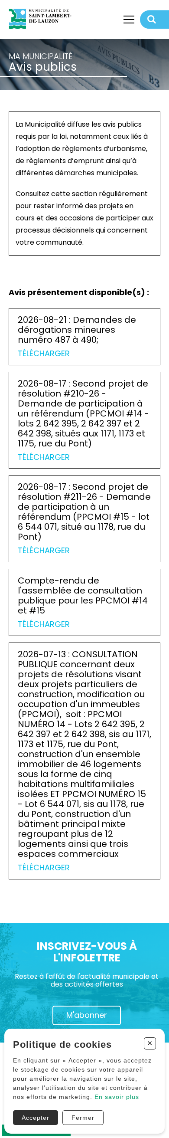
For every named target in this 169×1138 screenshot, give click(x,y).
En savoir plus (116, 1096)
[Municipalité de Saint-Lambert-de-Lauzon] (43, 19)
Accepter (35, 1117)
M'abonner (86, 1015)
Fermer (83, 1117)
